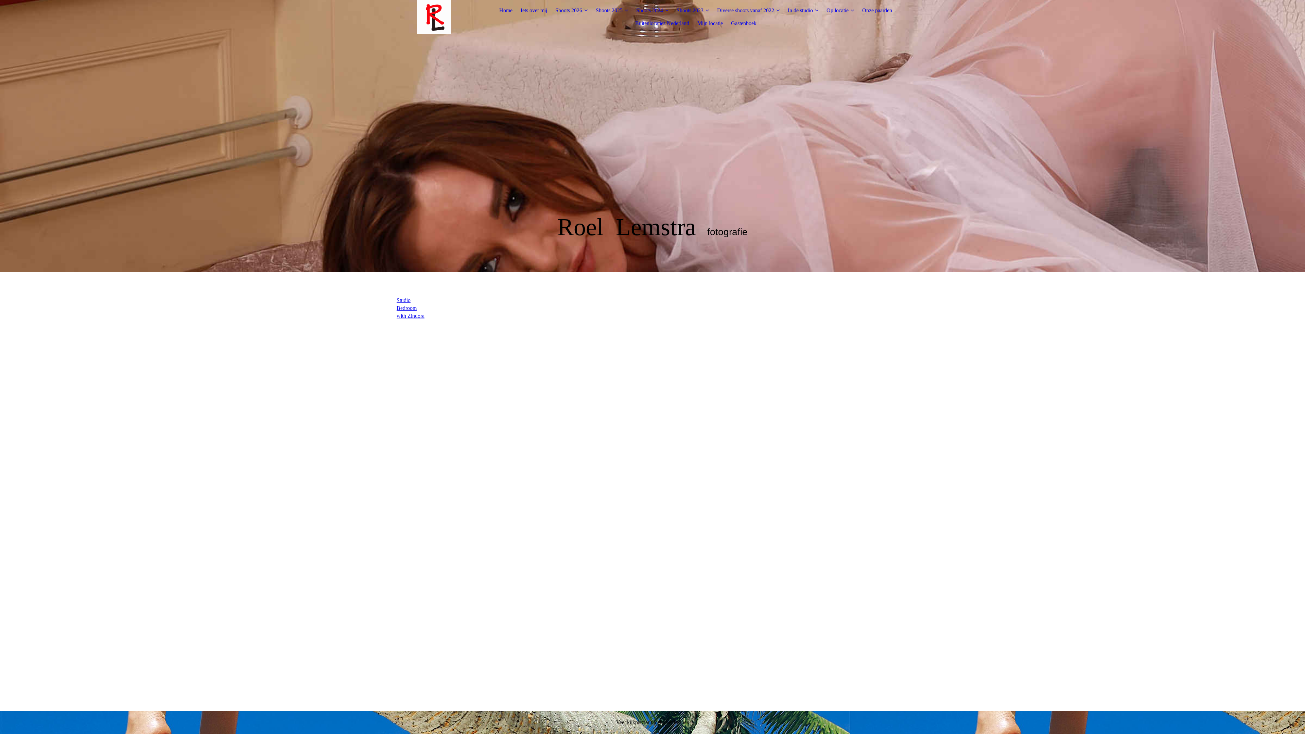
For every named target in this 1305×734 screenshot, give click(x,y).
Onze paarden (877, 10)
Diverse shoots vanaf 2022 (745, 10)
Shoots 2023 (690, 10)
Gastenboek (743, 23)
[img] (434, 17)
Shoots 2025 (609, 10)
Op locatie (837, 10)
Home (505, 10)
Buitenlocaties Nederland (662, 23)
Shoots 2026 (568, 10)
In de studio (800, 10)
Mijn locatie (710, 23)
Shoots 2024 (649, 10)
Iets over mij (534, 10)
